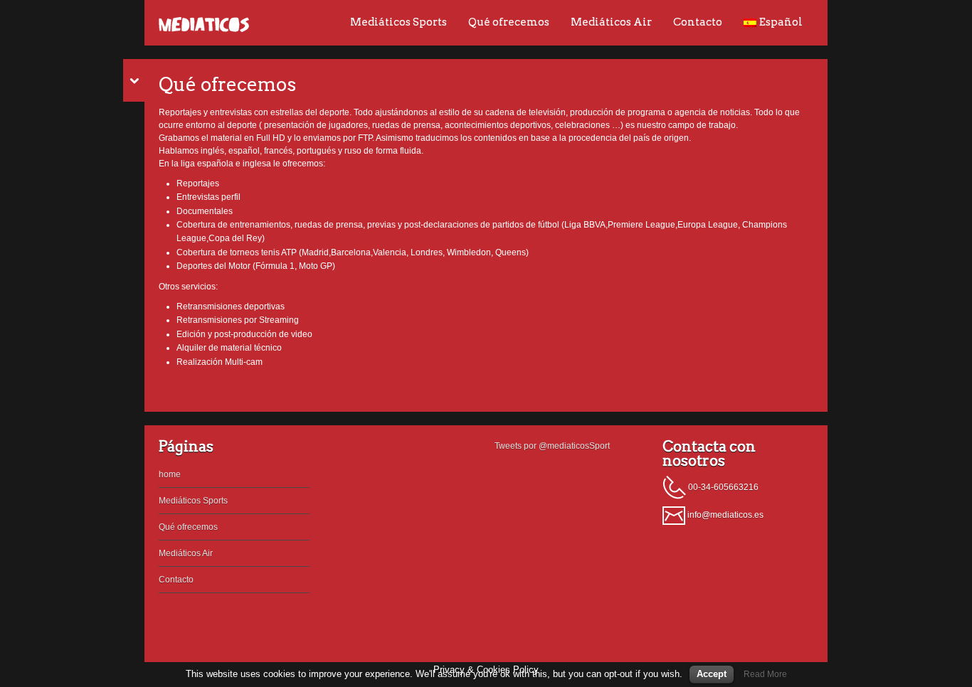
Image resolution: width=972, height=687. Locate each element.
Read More (765, 674)
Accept (712, 674)
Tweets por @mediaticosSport (552, 446)
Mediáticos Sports (398, 22)
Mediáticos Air (611, 22)
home (170, 474)
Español (781, 22)
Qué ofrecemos (508, 22)
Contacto (697, 22)
